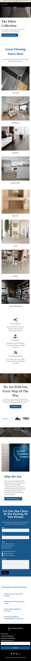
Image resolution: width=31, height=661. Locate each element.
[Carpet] (15, 262)
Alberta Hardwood (13, 657)
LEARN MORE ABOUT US (13, 498)
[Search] (28, 4)
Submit (5, 572)
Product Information (8, 545)
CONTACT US (15, 406)
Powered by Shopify (21, 657)
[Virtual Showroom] (15, 292)
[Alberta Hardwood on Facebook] (11, 654)
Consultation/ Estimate (9, 543)
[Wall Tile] (15, 202)
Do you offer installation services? (13, 610)
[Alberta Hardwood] (15, 4)
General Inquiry (7, 547)
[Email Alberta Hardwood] (19, 654)
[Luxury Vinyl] (15, 168)
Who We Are (13, 476)
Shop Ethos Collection (9, 35)
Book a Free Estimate (9, 39)
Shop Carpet (7, 29)
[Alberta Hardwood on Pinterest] (14, 654)
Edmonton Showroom (9, 555)
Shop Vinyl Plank (8, 35)
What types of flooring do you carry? (15, 602)
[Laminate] (15, 138)
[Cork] (15, 232)
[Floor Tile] (15, 78)
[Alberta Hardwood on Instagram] (17, 654)
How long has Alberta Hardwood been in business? (14, 617)
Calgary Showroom (8, 553)
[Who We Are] (15, 458)
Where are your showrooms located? (14, 595)
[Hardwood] (15, 108)
